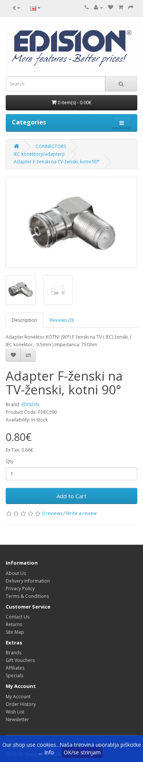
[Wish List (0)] (110, 7)
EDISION (30, 404)
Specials (14, 675)
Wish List (15, 712)
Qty (9, 461)
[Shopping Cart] (120, 7)
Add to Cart (71, 496)
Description (24, 320)
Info (49, 752)
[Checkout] (130, 7)
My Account (18, 696)
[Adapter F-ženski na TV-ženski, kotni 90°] (71, 222)
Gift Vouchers (20, 660)
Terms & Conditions (27, 596)
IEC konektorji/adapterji (39, 154)
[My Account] (98, 7)
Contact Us (17, 616)
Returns (14, 624)
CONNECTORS (50, 146)
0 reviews (52, 513)
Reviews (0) (62, 320)
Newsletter (17, 719)
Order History (21, 704)
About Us (16, 573)
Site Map (15, 632)
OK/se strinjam (82, 752)
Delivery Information (28, 581)
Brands (13, 652)
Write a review (81, 513)
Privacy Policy (20, 588)
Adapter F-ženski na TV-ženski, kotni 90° (57, 161)
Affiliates (15, 668)
